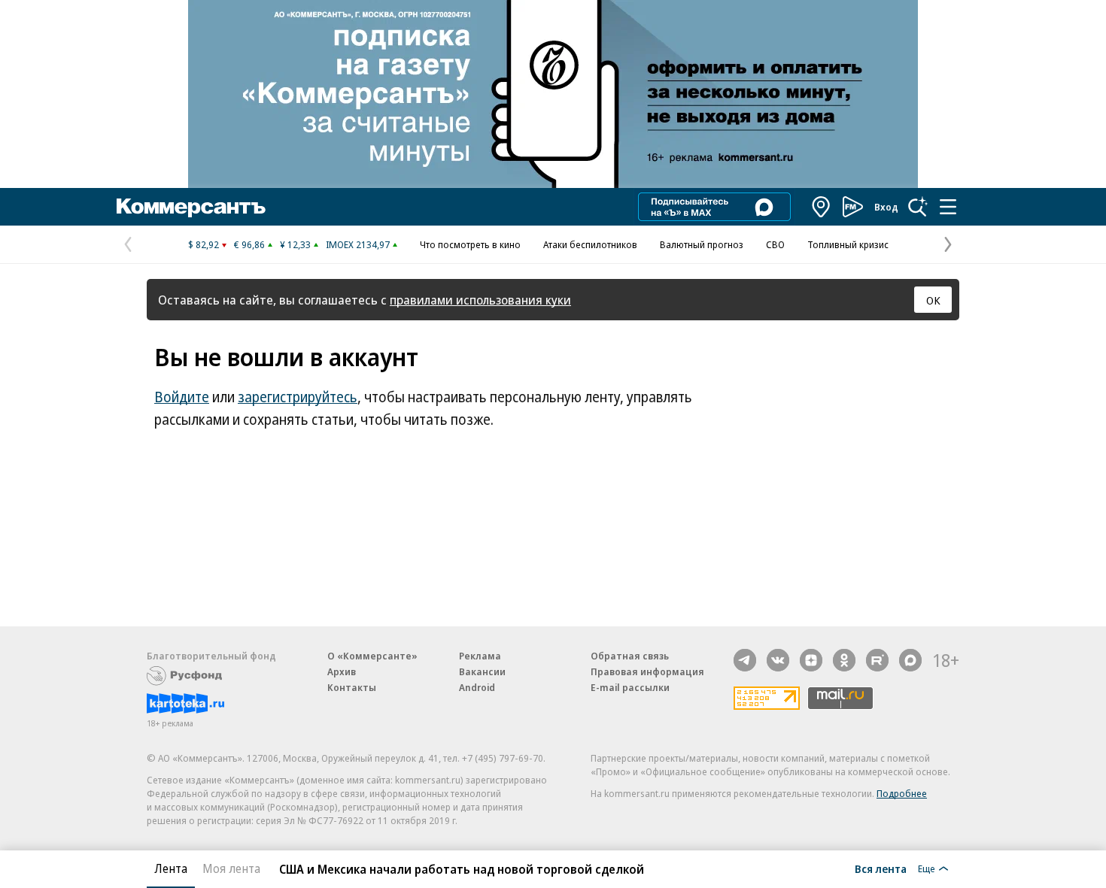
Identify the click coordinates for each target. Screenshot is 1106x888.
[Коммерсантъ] (191, 206)
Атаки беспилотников (590, 244)
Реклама (480, 655)
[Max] (910, 660)
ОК (933, 300)
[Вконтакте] (778, 660)
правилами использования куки (480, 299)
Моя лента (231, 868)
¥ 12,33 (295, 244)
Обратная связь (630, 655)
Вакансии (482, 671)
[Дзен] (811, 660)
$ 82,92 (203, 244)
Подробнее (902, 793)
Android (477, 687)
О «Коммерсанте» (372, 655)
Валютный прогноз (701, 244)
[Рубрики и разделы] (948, 206)
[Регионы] (821, 206)
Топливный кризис (848, 244)
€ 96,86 (249, 244)
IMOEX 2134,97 (358, 244)
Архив (341, 671)
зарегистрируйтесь (297, 397)
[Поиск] (918, 206)
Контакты (351, 687)
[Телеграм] (745, 660)
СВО (775, 244)
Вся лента (881, 868)
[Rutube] (877, 660)
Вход (886, 207)
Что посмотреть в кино (470, 244)
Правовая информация (647, 671)
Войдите (181, 397)
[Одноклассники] (844, 660)
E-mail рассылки (630, 687)
